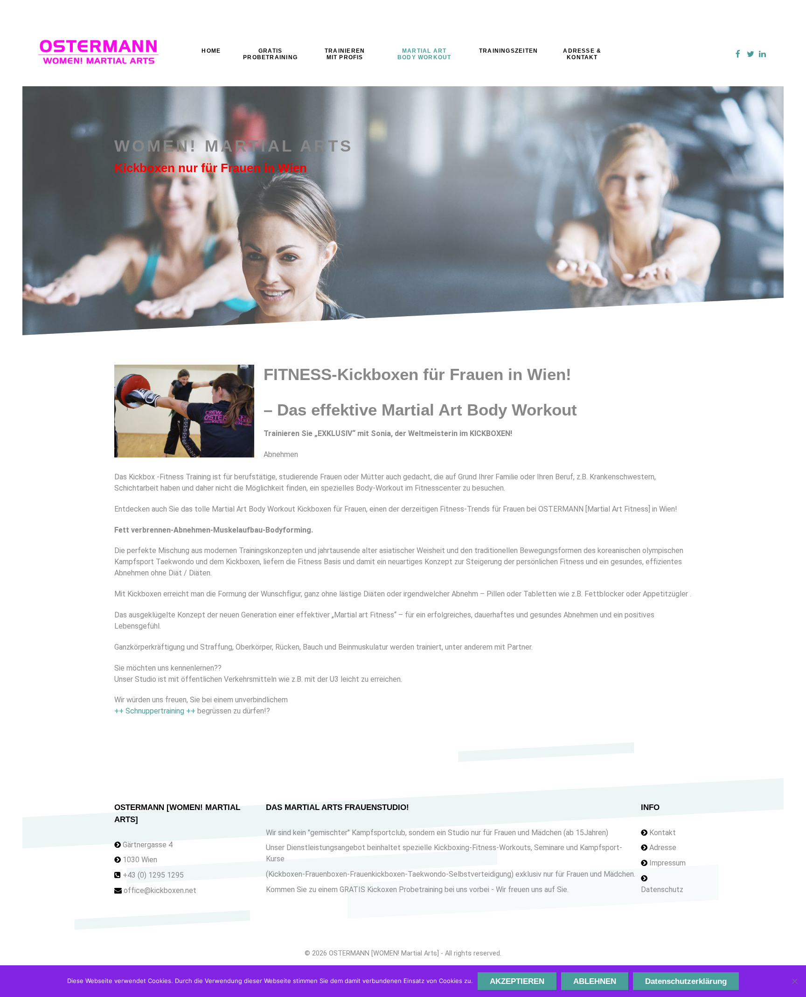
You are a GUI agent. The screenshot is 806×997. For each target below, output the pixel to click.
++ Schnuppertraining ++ (154, 710)
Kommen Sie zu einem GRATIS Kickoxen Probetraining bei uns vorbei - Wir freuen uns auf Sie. (417, 889)
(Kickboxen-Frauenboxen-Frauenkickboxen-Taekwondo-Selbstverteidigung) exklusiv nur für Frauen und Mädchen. (450, 874)
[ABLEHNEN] (794, 981)
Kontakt (662, 832)
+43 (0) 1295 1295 (153, 875)
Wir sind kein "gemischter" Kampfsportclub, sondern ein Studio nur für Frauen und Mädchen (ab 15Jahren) (437, 832)
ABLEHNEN (594, 981)
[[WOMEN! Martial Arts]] (98, 54)
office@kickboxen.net (160, 890)
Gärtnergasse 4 (148, 844)
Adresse (662, 847)
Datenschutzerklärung (686, 981)
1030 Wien (140, 859)
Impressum (667, 863)
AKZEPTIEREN (517, 981)
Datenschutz (662, 889)
